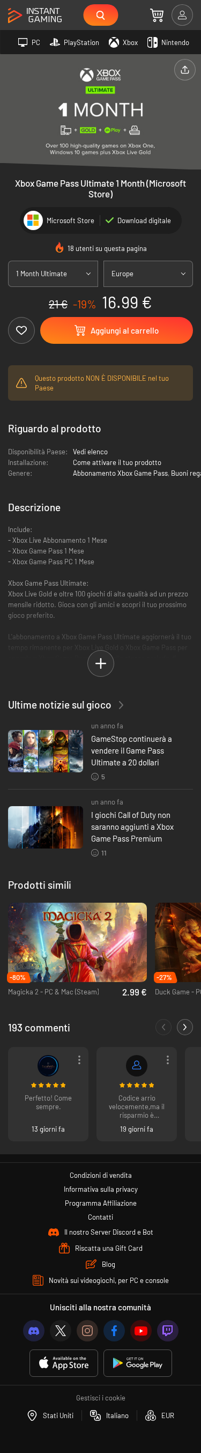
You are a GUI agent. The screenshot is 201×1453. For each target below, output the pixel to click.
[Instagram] (87, 1330)
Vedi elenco (90, 451)
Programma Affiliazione (101, 1203)
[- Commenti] (163, 1027)
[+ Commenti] (185, 1027)
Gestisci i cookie (100, 1397)
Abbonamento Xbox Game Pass (120, 473)
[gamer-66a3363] (136, 1065)
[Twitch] (167, 1330)
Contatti (100, 1217)
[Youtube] (141, 1330)
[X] (60, 1330)
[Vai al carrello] (156, 15)
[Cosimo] (48, 1065)
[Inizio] (35, 16)
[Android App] (137, 1363)
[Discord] (33, 1330)
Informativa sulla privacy (101, 1189)
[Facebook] (114, 1330)
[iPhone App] (63, 1363)
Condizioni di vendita (101, 1175)
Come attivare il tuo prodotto (117, 462)
